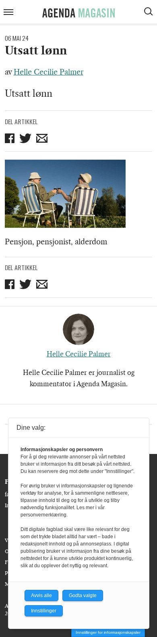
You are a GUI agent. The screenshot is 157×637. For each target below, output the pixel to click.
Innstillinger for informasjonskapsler (108, 632)
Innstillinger (43, 611)
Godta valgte (83, 595)
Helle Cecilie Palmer (48, 72)
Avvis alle (41, 595)
